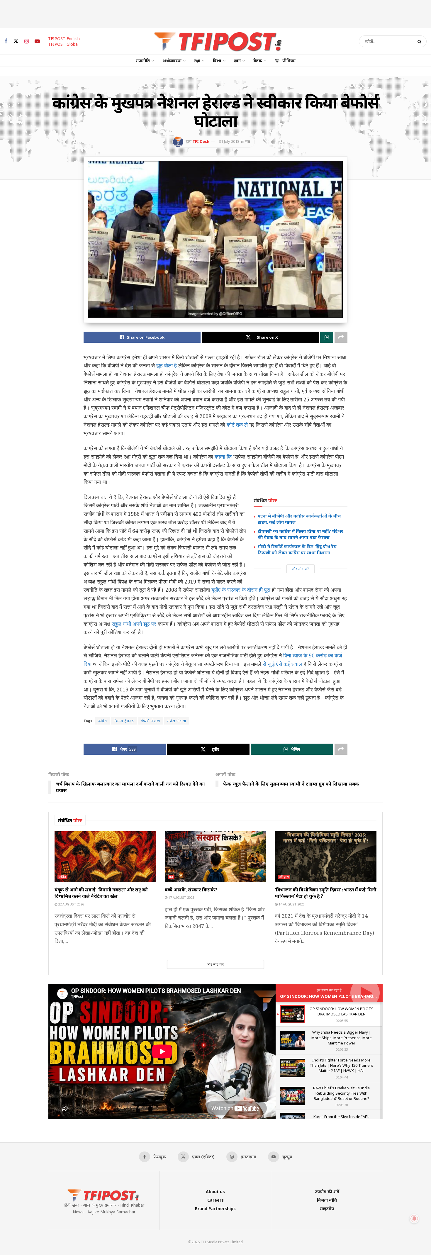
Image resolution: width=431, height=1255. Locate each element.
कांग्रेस (102, 720)
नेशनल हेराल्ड (124, 720)
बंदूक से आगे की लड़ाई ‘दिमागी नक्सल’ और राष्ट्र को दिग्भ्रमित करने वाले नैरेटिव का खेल (101, 892)
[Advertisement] (215, 13)
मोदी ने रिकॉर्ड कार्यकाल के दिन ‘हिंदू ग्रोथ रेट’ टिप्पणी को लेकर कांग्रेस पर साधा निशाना (297, 549)
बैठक (257, 60)
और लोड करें (300, 569)
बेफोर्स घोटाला (150, 720)
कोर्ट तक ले (237, 424)
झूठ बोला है (166, 365)
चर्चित (62, 877)
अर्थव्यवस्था (171, 60)
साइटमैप (327, 1208)
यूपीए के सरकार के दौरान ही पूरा (240, 589)
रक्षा (197, 60)
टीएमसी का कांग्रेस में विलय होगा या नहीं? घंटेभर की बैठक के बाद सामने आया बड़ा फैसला (300, 534)
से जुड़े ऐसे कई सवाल (282, 663)
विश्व (217, 60)
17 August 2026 (180, 897)
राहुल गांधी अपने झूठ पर (134, 623)
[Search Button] (421, 41)
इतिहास (284, 877)
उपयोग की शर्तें (327, 1191)
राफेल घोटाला (176, 720)
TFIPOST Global (63, 44)
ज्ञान (237, 60)
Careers (215, 1200)
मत (247, 141)
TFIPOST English (64, 38)
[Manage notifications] (414, 1218)
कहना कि (223, 456)
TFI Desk (200, 141)
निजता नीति (327, 1200)
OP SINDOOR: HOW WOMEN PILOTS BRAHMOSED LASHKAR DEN (345, 996)
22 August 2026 (70, 904)
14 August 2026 (291, 904)
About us (215, 1191)
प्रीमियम (289, 60)
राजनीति (143, 60)
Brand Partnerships (215, 1208)
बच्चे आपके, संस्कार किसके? (191, 889)
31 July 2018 (229, 141)
